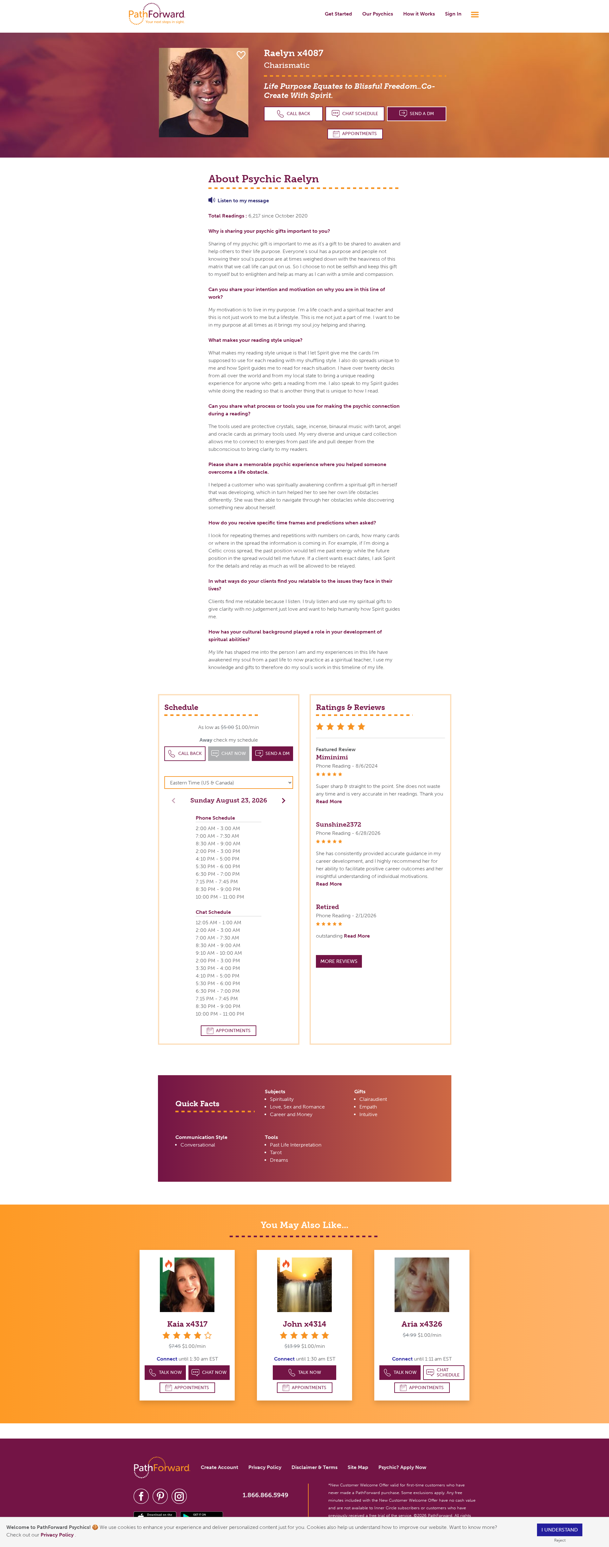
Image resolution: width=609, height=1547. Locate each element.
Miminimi (332, 757)
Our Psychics (377, 14)
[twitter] (160, 1496)
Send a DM (422, 113)
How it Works (419, 14)
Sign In (453, 14)
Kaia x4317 (187, 1324)
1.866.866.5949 (265, 1495)
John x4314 (304, 1324)
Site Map (358, 1467)
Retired (327, 907)
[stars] (304, 1335)
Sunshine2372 (338, 824)
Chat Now (214, 1372)
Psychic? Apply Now (402, 1467)
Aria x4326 (422, 1324)
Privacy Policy (58, 1535)
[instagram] (179, 1496)
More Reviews (338, 961)
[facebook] (141, 1496)
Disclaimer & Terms (314, 1467)
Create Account (219, 1467)
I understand (559, 1530)
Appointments (359, 133)
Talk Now (170, 1372)
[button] (282, 800)
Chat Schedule (360, 113)
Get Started (338, 14)
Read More (329, 801)
